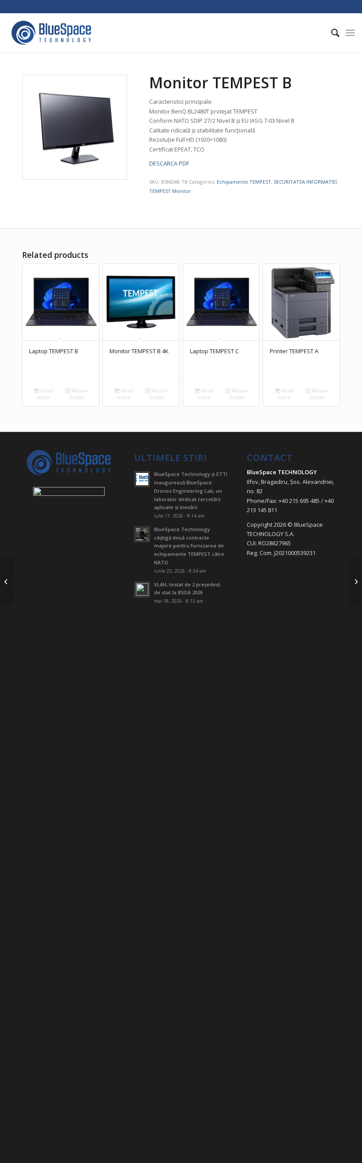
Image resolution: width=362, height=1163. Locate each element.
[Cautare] (330, 33)
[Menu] (350, 33)
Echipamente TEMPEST (244, 181)
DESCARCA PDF (169, 163)
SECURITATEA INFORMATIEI (305, 181)
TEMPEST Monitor (170, 191)
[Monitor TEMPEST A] (7, 581)
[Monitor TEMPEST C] (355, 581)
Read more (45, 393)
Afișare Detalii (78, 393)
